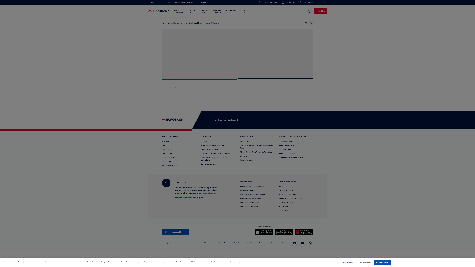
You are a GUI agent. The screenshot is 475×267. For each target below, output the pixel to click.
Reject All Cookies (364, 262)
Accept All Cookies (382, 262)
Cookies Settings (347, 262)
